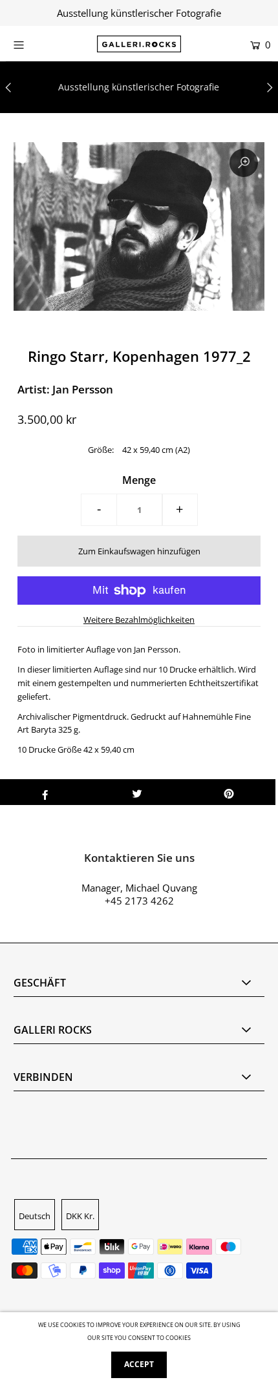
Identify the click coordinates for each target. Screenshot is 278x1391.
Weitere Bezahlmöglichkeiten (139, 619)
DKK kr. (80, 1216)
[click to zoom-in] (244, 163)
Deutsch (34, 1216)
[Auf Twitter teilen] (137, 792)
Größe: (101, 449)
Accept (139, 1364)
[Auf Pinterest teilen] (229, 792)
